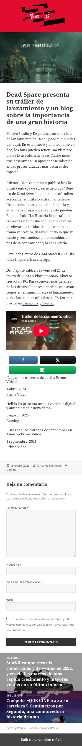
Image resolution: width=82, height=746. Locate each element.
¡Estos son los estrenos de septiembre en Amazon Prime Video (39, 432)
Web (9, 600)
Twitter (47, 303)
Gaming (12, 420)
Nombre (14, 565)
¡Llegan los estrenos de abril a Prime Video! (36, 379)
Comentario (17, 508)
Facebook (30, 303)
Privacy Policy (15, 728)
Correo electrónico (24, 582)
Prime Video (16, 394)
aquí (16, 144)
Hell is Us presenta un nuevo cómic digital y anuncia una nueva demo (40, 406)
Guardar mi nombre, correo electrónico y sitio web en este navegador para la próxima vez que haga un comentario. (40, 624)
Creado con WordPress (43, 728)
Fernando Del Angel (49, 466)
